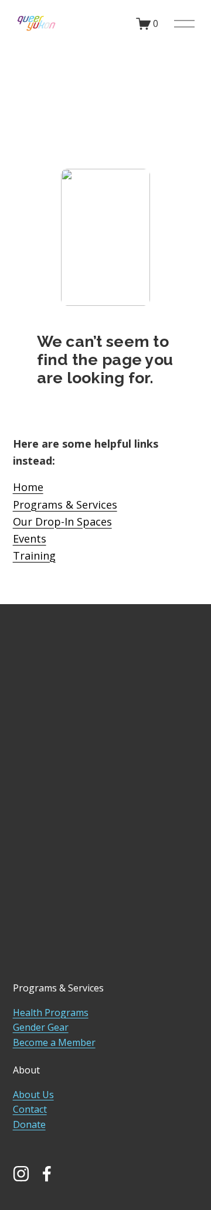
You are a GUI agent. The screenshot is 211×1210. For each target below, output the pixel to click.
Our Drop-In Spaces (62, 521)
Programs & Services (65, 504)
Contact (30, 1109)
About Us (33, 1094)
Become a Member (54, 1042)
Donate (29, 1124)
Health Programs (51, 1012)
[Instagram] (21, 1173)
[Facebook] (47, 1173)
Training (34, 555)
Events (29, 538)
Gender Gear (41, 1027)
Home (28, 487)
